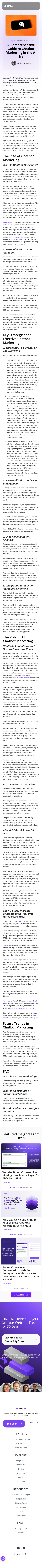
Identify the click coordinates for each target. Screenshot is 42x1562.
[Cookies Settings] (3, 1558)
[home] (8, 6)
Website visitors (8, 222)
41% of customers (15, 239)
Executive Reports (16, 1187)
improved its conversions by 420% (21, 1008)
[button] (36, 6)
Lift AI (5, 945)
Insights (12, 40)
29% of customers (23, 678)
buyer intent (19, 921)
